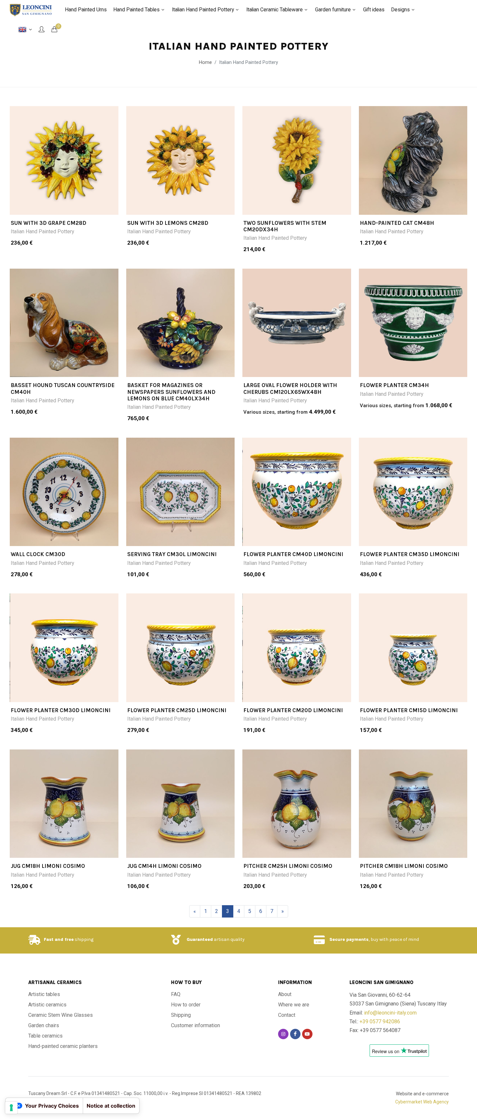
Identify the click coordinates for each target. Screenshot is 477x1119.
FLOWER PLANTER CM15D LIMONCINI (409, 710)
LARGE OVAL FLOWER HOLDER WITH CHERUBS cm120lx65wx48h (290, 388)
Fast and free (59, 939)
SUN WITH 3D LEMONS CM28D (167, 223)
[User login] (41, 29)
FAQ (175, 994)
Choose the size (68, 206)
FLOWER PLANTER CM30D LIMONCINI (61, 710)
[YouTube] (307, 1034)
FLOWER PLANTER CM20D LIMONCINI (293, 710)
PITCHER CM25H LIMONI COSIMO (287, 866)
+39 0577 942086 (380, 1021)
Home (205, 62)
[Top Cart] (54, 29)
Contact (286, 1015)
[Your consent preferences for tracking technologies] (11, 1107)
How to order (186, 1005)
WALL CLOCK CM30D (38, 554)
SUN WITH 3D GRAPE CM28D (48, 223)
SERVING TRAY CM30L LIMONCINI (172, 554)
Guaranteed (200, 939)
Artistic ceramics (47, 1005)
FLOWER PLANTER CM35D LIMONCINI (409, 554)
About (284, 994)
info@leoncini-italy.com (390, 1013)
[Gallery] (64, 160)
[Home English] (25, 29)
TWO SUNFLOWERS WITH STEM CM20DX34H (284, 226)
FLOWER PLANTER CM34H (394, 385)
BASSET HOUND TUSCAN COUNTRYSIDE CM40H (63, 388)
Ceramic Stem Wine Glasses (60, 1015)
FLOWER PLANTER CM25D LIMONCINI (176, 710)
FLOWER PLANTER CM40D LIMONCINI (293, 554)
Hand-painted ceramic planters (63, 1046)
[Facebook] (295, 1034)
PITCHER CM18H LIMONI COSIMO (404, 866)
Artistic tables (44, 994)
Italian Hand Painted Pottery (42, 231)
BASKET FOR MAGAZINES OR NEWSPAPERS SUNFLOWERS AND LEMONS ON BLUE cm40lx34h (171, 392)
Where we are (293, 1005)
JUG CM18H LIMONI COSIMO (48, 866)
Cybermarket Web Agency (422, 1101)
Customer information (195, 1025)
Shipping (181, 1015)
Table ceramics (45, 1036)
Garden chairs (43, 1025)
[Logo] (31, 9)
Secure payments (349, 939)
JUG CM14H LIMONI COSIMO (164, 866)
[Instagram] (283, 1034)
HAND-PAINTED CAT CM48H (397, 223)
